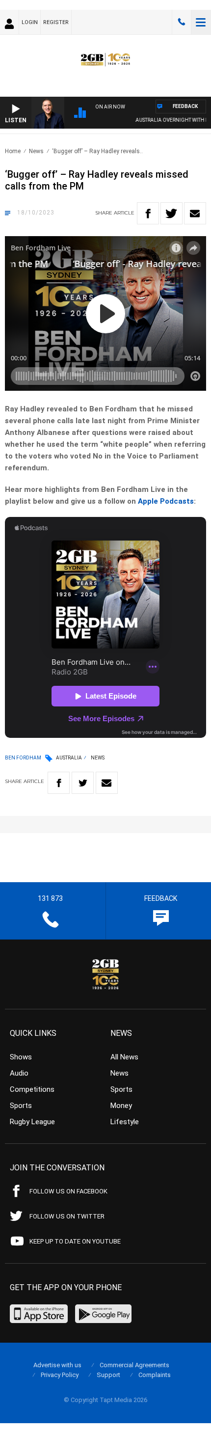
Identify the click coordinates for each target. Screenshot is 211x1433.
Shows (21, 1057)
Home (13, 151)
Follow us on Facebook (68, 1191)
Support (108, 1375)
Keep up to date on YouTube (75, 1241)
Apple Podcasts (166, 501)
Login (30, 22)
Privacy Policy (60, 1375)
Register (56, 22)
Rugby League (32, 1121)
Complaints (154, 1375)
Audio (19, 1073)
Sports (21, 1105)
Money (121, 1105)
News (36, 151)
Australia (69, 757)
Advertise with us (57, 1365)
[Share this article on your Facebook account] (148, 213)
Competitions (32, 1089)
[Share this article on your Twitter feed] (171, 213)
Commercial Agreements (134, 1365)
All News (124, 1057)
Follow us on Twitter (67, 1216)
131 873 (181, 22)
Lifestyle (124, 1121)
